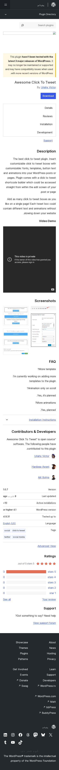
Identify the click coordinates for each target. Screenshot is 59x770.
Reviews (48, 116)
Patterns (23, 659)
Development (45, 132)
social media (19, 537)
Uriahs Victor (48, 87)
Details (49, 107)
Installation (46, 124)
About (52, 642)
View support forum (44, 622)
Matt (51, 701)
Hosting (51, 653)
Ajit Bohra (43, 477)
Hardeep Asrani (40, 466)
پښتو (45, 727)
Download (48, 96)
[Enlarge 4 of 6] (24, 332)
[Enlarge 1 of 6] (51, 310)
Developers (49, 680)
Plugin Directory (47, 14)
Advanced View (47, 546)
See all (7, 599)
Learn (52, 669)
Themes (23, 647)
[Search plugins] (22, 25)
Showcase (22, 642)
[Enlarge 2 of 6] (51, 317)
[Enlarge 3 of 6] (24, 310)
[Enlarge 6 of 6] (24, 352)
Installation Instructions (42, 419)
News (52, 647)
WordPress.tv (46, 685)
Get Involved (20, 669)
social (7, 530)
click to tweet (18, 530)
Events (24, 674)
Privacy (51, 659)
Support (48, 140)
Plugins (24, 653)
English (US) (9, 523)
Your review (49, 599)
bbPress (49, 707)
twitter (7, 537)
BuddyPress (47, 712)
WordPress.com (45, 696)
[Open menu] (5, 4)
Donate (22, 680)
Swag (23, 685)
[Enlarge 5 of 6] (24, 342)
